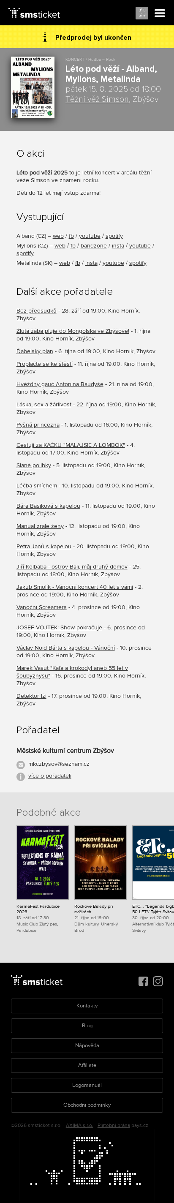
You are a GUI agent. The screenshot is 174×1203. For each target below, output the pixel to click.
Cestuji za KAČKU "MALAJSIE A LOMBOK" (70, 445)
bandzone (94, 245)
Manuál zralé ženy (40, 526)
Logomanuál (87, 1085)
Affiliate (87, 1065)
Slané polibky (33, 465)
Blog (87, 1025)
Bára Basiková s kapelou (48, 505)
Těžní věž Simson (97, 99)
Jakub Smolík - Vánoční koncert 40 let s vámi (74, 587)
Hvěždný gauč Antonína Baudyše (59, 384)
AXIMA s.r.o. (79, 1125)
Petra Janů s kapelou (43, 546)
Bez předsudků (36, 310)
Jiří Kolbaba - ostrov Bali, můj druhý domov (72, 566)
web (58, 236)
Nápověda (87, 1045)
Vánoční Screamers (41, 607)
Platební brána (114, 1125)
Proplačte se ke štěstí (44, 363)
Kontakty (87, 1005)
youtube (90, 236)
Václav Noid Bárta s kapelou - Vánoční (65, 647)
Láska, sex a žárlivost (43, 404)
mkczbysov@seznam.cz (59, 764)
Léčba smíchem (36, 485)
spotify (114, 236)
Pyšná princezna (38, 424)
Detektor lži (31, 695)
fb (71, 236)
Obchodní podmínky (87, 1105)
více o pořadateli (49, 775)
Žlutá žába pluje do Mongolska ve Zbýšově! (72, 331)
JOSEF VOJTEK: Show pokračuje (59, 627)
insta (118, 245)
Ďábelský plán (34, 351)
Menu (160, 13)
